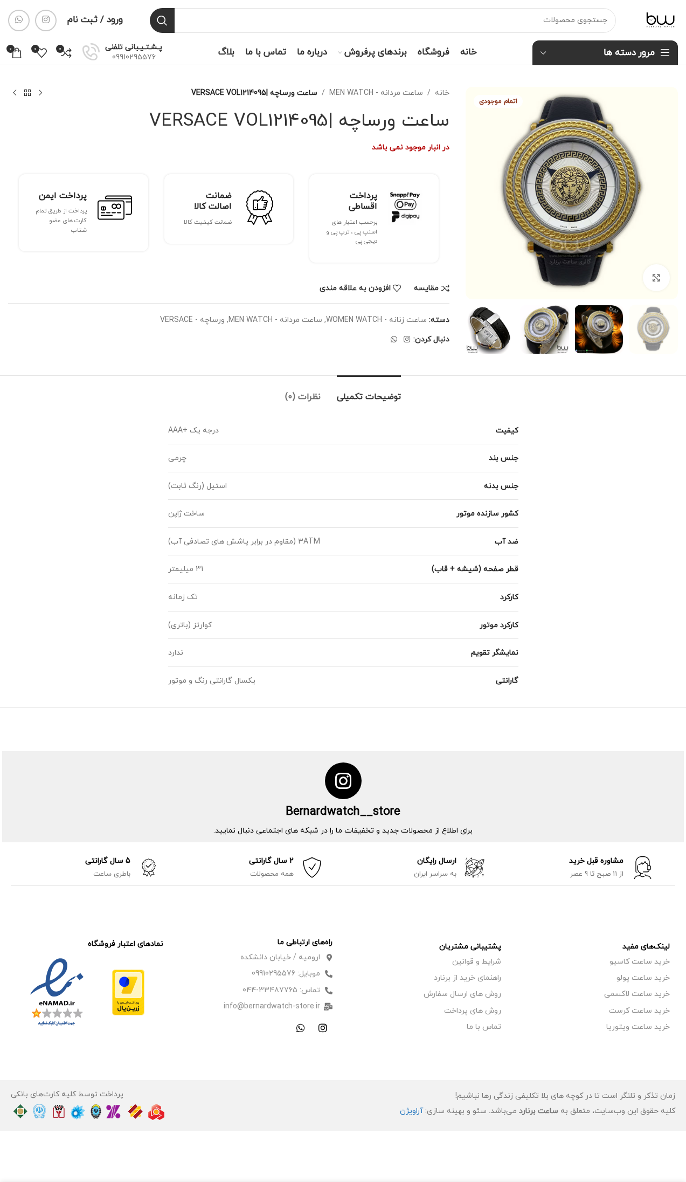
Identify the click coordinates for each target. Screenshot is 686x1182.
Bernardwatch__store (343, 811)
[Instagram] (322, 1027)
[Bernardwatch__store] (343, 780)
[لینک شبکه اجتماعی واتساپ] (19, 20)
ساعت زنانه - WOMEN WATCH (376, 320)
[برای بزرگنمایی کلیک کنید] (656, 277)
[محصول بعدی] (14, 93)
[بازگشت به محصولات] (27, 93)
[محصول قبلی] (40, 93)
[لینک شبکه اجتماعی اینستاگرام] (46, 20)
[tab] (369, 391)
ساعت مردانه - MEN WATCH (376, 93)
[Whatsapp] (300, 1027)
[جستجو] (162, 20)
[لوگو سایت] (660, 20)
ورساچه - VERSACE (192, 320)
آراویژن (411, 1111)
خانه (442, 93)
